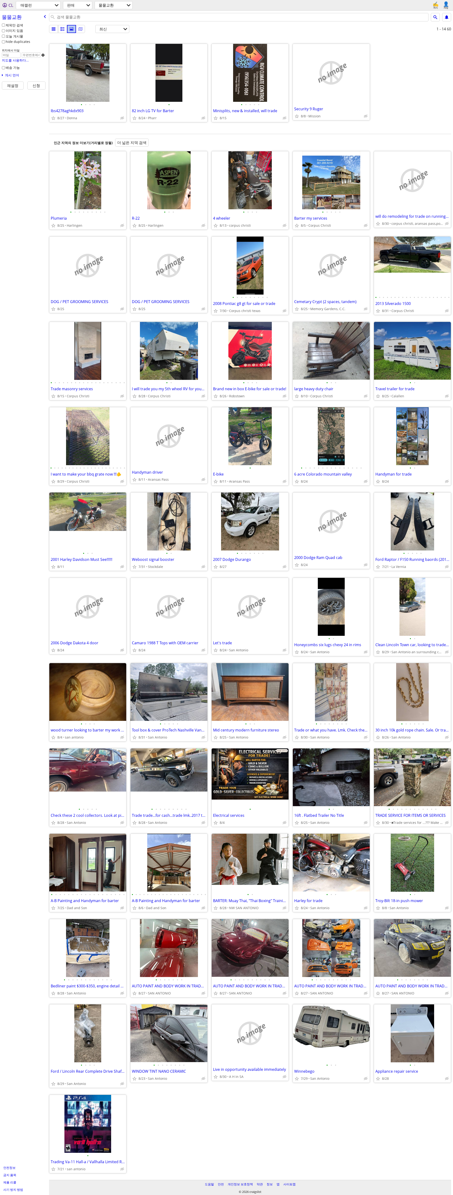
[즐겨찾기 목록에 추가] (53, 118)
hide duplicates (18, 41)
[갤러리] (71, 29)
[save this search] (446, 17)
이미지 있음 (14, 30)
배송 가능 (13, 67)
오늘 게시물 (14, 36)
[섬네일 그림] (62, 29)
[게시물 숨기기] (122, 118)
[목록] (53, 29)
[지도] (80, 29)
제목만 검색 (14, 25)
